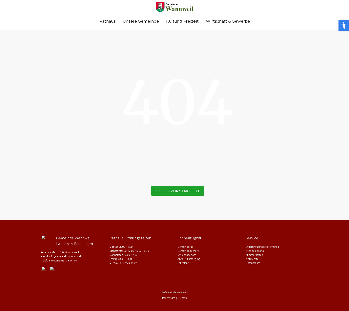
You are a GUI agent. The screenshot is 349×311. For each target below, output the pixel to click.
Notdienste (252, 259)
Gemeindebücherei (189, 251)
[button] (343, 25)
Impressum (168, 298)
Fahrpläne (183, 263)
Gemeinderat (185, 247)
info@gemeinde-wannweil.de (65, 256)
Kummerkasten (254, 255)
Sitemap (182, 298)
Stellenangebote (187, 255)
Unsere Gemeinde (141, 21)
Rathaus (107, 21)
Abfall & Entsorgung (189, 259)
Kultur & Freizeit (182, 21)
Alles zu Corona (255, 251)
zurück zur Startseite (177, 190)
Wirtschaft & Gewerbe (228, 21)
